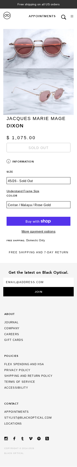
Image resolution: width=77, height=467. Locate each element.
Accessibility (16, 387)
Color (12, 195)
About (9, 314)
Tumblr (25, 438)
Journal (11, 322)
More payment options (38, 231)
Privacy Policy (17, 370)
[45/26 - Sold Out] (38, 183)
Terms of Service (19, 381)
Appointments (42, 16)
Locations (13, 423)
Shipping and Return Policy (28, 375)
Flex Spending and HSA (24, 364)
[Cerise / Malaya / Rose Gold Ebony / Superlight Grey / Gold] (38, 207)
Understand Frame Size (23, 191)
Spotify (41, 438)
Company (12, 328)
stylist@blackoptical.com (28, 417)
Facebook (17, 438)
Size (10, 171)
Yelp (49, 438)
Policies (11, 355)
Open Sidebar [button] (72, 16)
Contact (11, 403)
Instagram (8, 438)
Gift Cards (13, 339)
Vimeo (33, 438)
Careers (11, 334)
